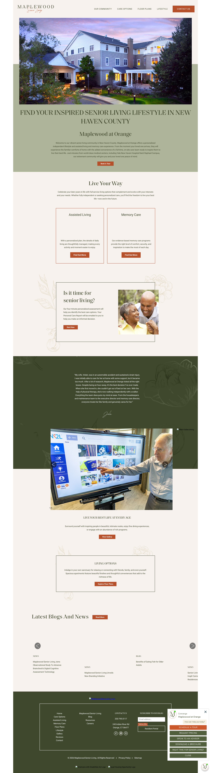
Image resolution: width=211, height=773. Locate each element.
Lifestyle (162, 9)
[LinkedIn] (121, 733)
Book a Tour (105, 164)
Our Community (103, 9)
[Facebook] (116, 733)
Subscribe (142, 724)
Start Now (71, 327)
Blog (90, 717)
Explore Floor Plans (105, 584)
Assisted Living (59, 720)
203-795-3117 (121, 719)
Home (59, 713)
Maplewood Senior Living (90, 713)
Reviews (59, 737)
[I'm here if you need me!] (205, 767)
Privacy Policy (125, 758)
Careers (90, 723)
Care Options (124, 9)
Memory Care (59, 723)
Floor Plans (145, 9)
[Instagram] (126, 733)
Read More (100, 617)
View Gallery (107, 537)
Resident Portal (151, 728)
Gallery (59, 733)
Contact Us (183, 9)
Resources (90, 720)
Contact (59, 740)
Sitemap (138, 758)
